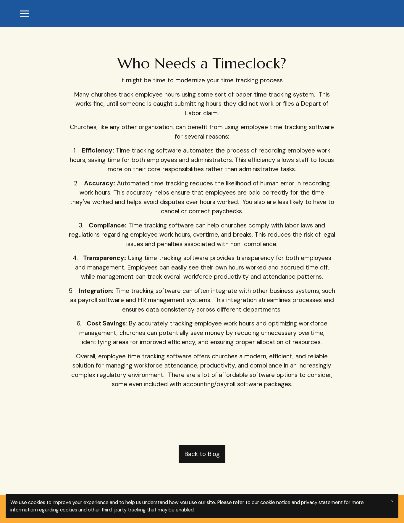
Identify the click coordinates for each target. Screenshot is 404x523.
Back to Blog (202, 454)
